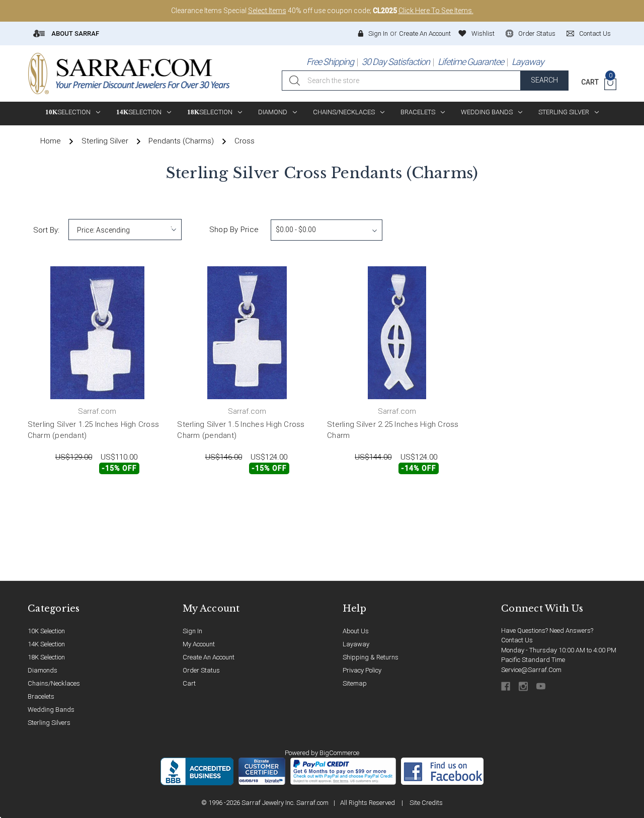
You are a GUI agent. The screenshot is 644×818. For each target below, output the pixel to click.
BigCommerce (339, 753)
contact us (595, 33)
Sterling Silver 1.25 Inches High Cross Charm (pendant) (93, 430)
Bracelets (417, 112)
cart (189, 683)
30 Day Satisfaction (396, 61)
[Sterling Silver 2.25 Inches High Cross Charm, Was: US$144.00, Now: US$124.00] (397, 332)
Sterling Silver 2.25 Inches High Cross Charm (393, 430)
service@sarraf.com (531, 670)
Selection (68, 112)
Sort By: (46, 230)
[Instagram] (524, 686)
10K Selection (46, 631)
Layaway (528, 61)
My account (199, 644)
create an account (208, 657)
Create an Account (425, 33)
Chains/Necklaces (344, 112)
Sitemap (355, 683)
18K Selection (46, 657)
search (544, 80)
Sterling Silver (563, 112)
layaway (356, 644)
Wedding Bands (487, 112)
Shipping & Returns (370, 657)
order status (536, 33)
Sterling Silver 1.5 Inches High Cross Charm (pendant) (240, 430)
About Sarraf (74, 33)
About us (356, 631)
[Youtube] (541, 686)
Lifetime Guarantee (471, 61)
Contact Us (517, 640)
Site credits (426, 802)
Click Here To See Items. (435, 11)
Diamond (272, 112)
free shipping (330, 61)
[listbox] (125, 229)
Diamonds (42, 670)
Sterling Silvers (49, 722)
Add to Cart (61, 496)
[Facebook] (506, 686)
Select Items (267, 11)
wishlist (483, 33)
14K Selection (46, 644)
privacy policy (362, 670)
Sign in (378, 33)
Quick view (134, 496)
